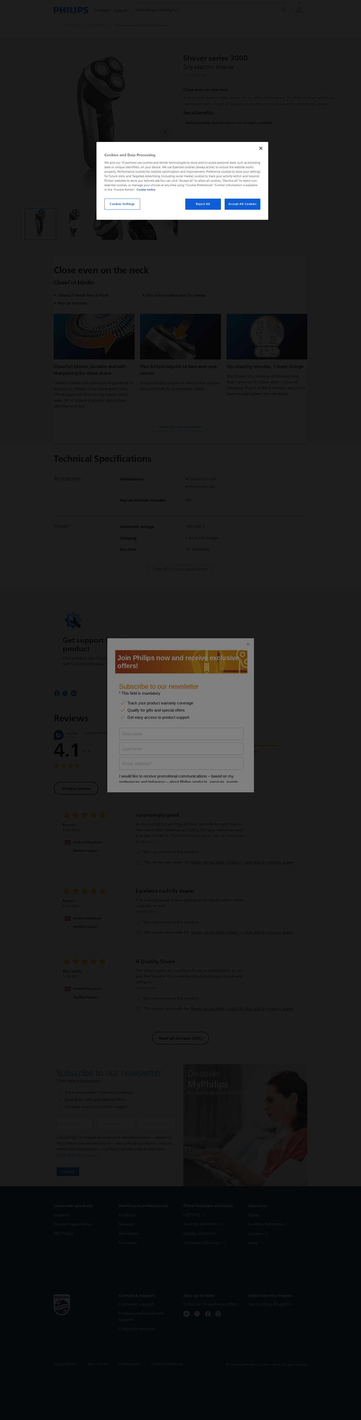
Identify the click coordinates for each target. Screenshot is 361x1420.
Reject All (203, 204)
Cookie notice (146, 189)
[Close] (261, 148)
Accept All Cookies (242, 204)
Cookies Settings (122, 204)
